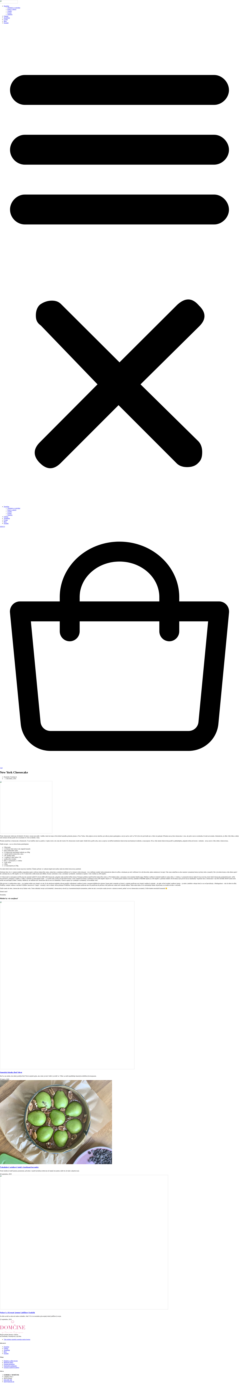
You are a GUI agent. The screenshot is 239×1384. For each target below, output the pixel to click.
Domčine (6, 6)
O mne (6, 19)
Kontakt (6, 23)
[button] (119, 264)
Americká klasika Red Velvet (11, 1072)
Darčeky (10, 14)
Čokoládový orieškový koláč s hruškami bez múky (19, 1167)
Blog (5, 21)
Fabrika (6, 16)
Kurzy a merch (11, 9)
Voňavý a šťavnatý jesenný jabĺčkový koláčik (17, 1313)
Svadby (9, 11)
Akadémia (7, 18)
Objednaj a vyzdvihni (13, 8)
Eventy (9, 13)
